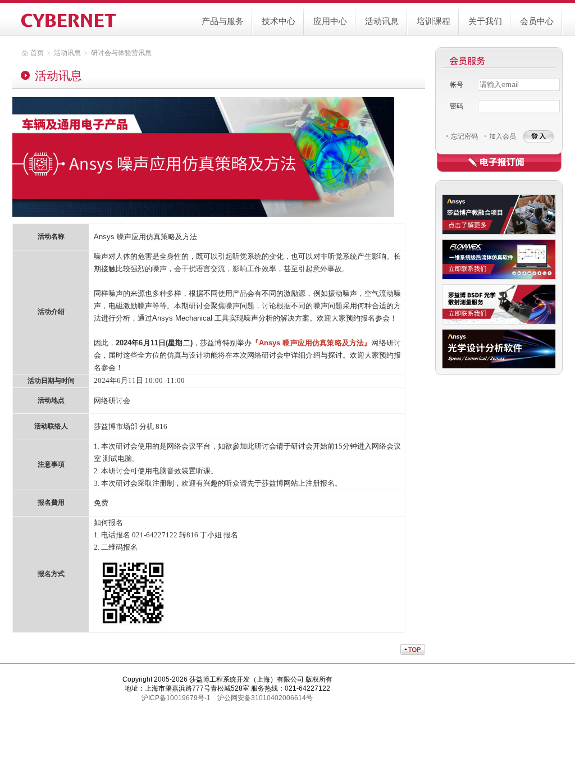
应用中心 (330, 21)
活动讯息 (382, 21)
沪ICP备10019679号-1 (176, 698)
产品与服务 (223, 21)
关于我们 (485, 21)
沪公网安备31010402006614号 (265, 698)
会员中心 (537, 21)
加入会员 (502, 136)
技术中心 (278, 21)
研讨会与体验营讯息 (121, 53)
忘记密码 (464, 136)
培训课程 (433, 21)
